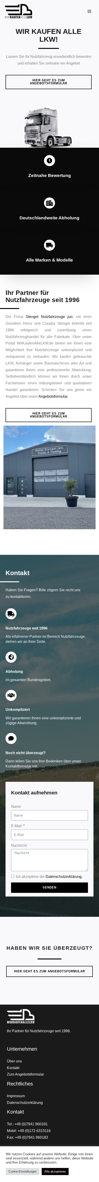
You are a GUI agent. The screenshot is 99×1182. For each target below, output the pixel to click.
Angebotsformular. (53, 396)
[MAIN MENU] (89, 11)
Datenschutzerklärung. (64, 877)
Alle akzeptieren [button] (55, 1171)
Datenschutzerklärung (25, 1103)
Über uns (14, 1061)
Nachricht (19, 845)
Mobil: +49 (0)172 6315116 (29, 1131)
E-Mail (17, 826)
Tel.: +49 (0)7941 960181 (27, 1124)
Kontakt (13, 1068)
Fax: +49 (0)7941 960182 (27, 1137)
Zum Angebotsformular (25, 1074)
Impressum (16, 1096)
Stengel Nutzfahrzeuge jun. (49, 317)
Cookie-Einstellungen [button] (23, 1171)
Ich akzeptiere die (48, 877)
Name (16, 807)
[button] (49, 82)
